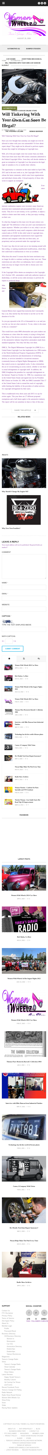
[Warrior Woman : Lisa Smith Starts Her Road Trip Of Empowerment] (8, 804)
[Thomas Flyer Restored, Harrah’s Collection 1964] (8, 714)
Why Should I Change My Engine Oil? (15, 491)
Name (5, 583)
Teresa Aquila (9, 130)
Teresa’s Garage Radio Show (24, 1443)
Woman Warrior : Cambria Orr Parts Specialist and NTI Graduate (27, 789)
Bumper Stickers (33, 49)
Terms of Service (8, 1318)
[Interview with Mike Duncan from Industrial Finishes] (8, 727)
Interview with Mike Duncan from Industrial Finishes (29, 723)
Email (5, 594)
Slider (4, 1405)
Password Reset (10, 1331)
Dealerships (11, 1349)
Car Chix (10, 1344)
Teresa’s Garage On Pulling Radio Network (24, 1440)
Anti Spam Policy (8, 1321)
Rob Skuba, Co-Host (21, 676)
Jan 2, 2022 (18, 715)
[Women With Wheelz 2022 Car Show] (8, 703)
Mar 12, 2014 (19, 805)
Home (4, 61)
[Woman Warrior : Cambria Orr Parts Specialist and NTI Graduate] (8, 792)
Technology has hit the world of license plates (29, 734)
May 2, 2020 (18, 758)
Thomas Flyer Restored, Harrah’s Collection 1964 (29, 711)
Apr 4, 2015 (18, 779)
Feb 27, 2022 (19, 702)
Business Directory (8, 1334)
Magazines (6, 1357)
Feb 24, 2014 (19, 792)
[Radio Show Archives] (8, 781)
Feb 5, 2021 (18, 737)
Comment (6, 552)
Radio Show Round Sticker (11, 1395)
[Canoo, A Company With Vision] (8, 750)
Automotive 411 (13, 49)
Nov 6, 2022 (19, 679)
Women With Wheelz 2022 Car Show (26, 699)
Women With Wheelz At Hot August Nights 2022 (28, 688)
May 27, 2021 (19, 727)
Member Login (7, 1326)
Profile (6, 1328)
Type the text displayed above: (17, 625)
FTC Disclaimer (7, 1313)
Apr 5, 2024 (18, 668)
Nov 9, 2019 (19, 769)
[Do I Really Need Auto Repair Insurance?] (8, 760)
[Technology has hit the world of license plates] (8, 739)
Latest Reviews (7, 1374)
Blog (38, 1429)
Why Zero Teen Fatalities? (11, 528)
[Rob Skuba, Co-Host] (8, 680)
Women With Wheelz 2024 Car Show (26, 665)
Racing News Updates (10, 1408)
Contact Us (6, 1311)
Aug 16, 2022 (19, 692)
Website (5, 604)
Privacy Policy (7, 1316)
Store (4, 1403)
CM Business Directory (12, 1336)
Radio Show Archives (21, 777)
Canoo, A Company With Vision (25, 745)
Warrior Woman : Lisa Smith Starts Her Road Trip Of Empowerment (27, 801)
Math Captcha (8, 636)
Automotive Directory (14, 1346)
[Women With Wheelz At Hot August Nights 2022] (8, 691)
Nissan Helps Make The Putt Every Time (28, 767)
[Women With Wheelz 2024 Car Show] (8, 670)
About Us (5, 455)
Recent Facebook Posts (10, 1387)
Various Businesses (14, 1354)
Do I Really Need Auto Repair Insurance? (28, 756)
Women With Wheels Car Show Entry (24, 1447)
